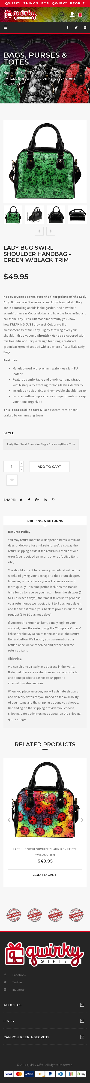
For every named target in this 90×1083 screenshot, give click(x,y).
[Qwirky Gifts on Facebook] (65, 27)
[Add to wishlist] (12, 480)
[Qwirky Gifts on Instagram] (82, 27)
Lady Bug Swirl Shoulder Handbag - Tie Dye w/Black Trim (45, 852)
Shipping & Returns (45, 521)
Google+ (37, 499)
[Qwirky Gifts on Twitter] (74, 27)
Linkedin (45, 499)
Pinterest (53, 499)
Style (8, 433)
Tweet (21, 499)
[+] (21, 464)
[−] (21, 469)
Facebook (29, 499)
